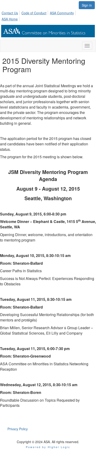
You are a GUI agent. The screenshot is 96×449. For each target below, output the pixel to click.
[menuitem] (11, 12)
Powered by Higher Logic (48, 447)
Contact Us (10, 13)
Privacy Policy (17, 428)
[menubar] (48, 15)
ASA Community (62, 13)
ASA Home (10, 19)
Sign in (87, 5)
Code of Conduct (33, 13)
